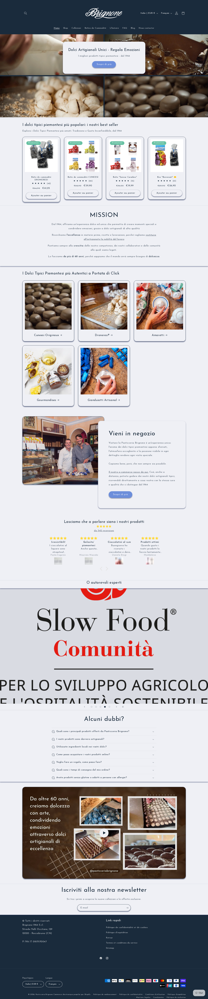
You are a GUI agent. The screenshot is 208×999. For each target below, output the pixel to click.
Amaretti (158, 335)
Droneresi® (102, 335)
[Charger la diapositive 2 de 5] (96, 707)
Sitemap (110, 948)
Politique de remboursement (104, 994)
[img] (104, 526)
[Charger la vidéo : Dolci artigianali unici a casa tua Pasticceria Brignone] (104, 833)
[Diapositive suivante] (116, 707)
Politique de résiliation (176, 997)
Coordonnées (158, 997)
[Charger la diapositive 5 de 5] (109, 707)
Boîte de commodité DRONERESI (41, 178)
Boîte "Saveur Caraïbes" (125, 177)
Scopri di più (104, 64)
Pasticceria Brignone (44, 994)
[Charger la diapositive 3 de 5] (100, 707)
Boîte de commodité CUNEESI (83, 177)
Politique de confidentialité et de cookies (127, 927)
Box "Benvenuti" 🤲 (166, 177)
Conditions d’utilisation (155, 994)
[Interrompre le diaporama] (123, 707)
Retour (109, 938)
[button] (25, 13)
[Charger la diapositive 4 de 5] (105, 707)
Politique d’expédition (177, 994)
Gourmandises (46, 400)
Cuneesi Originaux (46, 335)
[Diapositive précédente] (84, 707)
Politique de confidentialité (130, 994)
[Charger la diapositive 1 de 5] (91, 707)
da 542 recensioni (104, 530)
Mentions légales (143, 997)
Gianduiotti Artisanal (102, 400)
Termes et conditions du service (122, 943)
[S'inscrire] (127, 907)
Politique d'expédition (117, 933)
